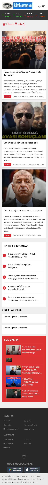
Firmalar (6, 447)
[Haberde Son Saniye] (17, 5)
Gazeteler (7, 425)
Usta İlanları (8, 443)
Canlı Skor (28, 421)
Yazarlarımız (29, 429)
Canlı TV (7, 421)
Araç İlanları (8, 439)
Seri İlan (27, 443)
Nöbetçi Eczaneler (10, 429)
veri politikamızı (11, 482)
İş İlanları (28, 439)
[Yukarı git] (43, 480)
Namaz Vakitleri (30, 425)
